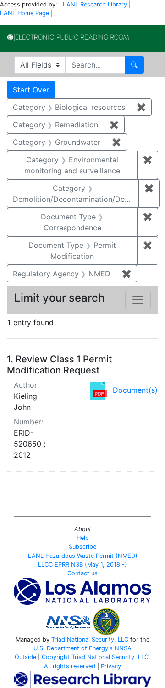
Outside (25, 657)
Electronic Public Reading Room (68, 37)
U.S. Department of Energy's (73, 648)
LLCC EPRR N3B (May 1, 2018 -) (82, 564)
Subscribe (82, 546)
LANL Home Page (24, 13)
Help (83, 537)
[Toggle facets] (138, 300)
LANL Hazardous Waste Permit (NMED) (83, 555)
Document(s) (135, 390)
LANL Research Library (95, 4)
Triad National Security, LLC (89, 639)
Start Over (31, 89)
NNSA (123, 648)
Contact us (82, 573)
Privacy (111, 666)
